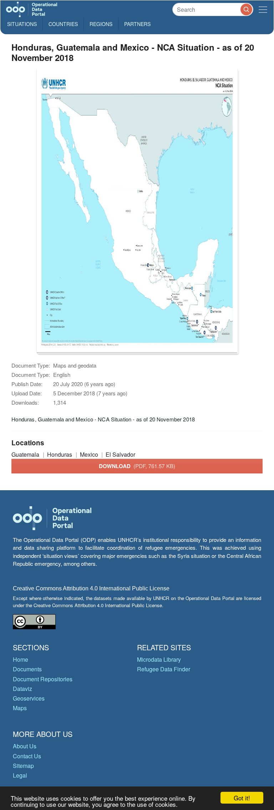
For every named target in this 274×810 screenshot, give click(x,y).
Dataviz (22, 689)
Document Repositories (42, 679)
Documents (27, 669)
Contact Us (27, 756)
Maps (20, 708)
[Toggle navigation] (263, 9)
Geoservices (29, 698)
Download (137, 466)
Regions (101, 23)
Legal (20, 775)
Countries (63, 23)
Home (20, 659)
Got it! (242, 797)
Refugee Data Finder (163, 669)
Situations (22, 23)
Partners (137, 23)
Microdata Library (159, 659)
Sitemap (23, 766)
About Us (24, 746)
